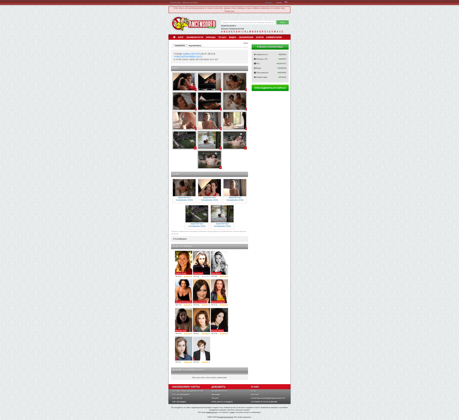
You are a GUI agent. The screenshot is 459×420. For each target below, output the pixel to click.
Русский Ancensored (225, 417)
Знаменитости (194, 37)
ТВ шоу (222, 37)
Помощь (279, 2)
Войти (184, 2)
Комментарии (274, 37)
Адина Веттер (191, 53)
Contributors (181, 239)
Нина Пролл (216, 273)
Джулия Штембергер (183, 302)
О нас (254, 391)
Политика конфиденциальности (268, 398)
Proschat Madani (217, 330)
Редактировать (195, 46)
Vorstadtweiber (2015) (188, 56)
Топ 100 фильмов (181, 395)
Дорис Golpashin (199, 302)
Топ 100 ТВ (177, 398)
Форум (260, 37)
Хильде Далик (180, 273)
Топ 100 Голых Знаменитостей (188, 391)
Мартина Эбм (180, 330)
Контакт (255, 395)
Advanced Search (228, 26)
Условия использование (264, 402)
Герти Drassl (198, 273)
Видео (232, 37)
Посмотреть (180, 46)
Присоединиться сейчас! (270, 88)
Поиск (282, 22)
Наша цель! (268, 2)
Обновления (246, 37)
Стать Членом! (193, 2)
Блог (181, 37)
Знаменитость (219, 391)
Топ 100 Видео (179, 402)
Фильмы (211, 37)
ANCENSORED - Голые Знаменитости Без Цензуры (194, 24)
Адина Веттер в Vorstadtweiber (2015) (184, 198)
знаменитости (211, 412)
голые (232, 412)
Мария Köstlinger (218, 302)
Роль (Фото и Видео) (222, 402)
